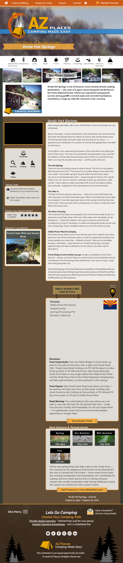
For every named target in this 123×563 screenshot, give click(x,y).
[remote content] (82, 338)
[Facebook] (59, 533)
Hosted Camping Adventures (48, 524)
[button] (20, 3)
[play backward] (6, 75)
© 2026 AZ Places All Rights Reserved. (61, 556)
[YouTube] (48, 533)
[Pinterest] (64, 533)
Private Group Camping (42, 520)
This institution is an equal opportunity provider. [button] (61, 553)
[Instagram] (70, 533)
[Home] (6, 3)
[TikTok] (53, 533)
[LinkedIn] (75, 533)
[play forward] (117, 75)
